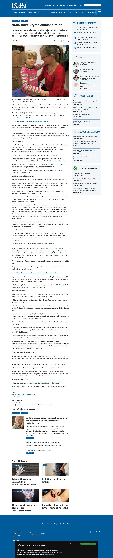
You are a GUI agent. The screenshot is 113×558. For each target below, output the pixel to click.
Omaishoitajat (16, 20)
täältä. (48, 376)
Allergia (62, 12)
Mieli (75, 12)
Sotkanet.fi (16, 397)
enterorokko (53, 248)
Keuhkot (22, 12)
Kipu (46, 12)
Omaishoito (24, 20)
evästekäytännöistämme (40, 552)
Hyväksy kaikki (88, 543)
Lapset (81, 12)
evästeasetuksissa (49, 554)
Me (54, 5)
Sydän (14, 12)
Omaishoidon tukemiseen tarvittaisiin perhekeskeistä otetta (37, 273)
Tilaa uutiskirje (71, 5)
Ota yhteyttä (61, 5)
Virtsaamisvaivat (18, 491)
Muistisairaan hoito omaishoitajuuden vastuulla (33, 121)
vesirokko (15, 251)
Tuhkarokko (17, 465)
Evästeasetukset (74, 543)
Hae (80, 5)
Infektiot (38, 12)
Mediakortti (47, 5)
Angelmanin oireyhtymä (56, 164)
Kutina (45, 491)
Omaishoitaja (29, 438)
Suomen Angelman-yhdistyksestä (28, 314)
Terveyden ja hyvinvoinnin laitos (23, 394)
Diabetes (53, 12)
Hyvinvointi (91, 12)
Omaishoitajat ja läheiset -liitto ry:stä (46, 383)
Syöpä (30, 12)
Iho (69, 12)
